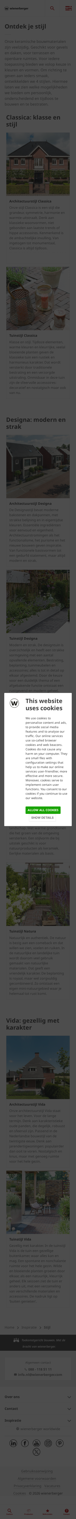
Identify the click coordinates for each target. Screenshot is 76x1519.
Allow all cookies (43, 810)
